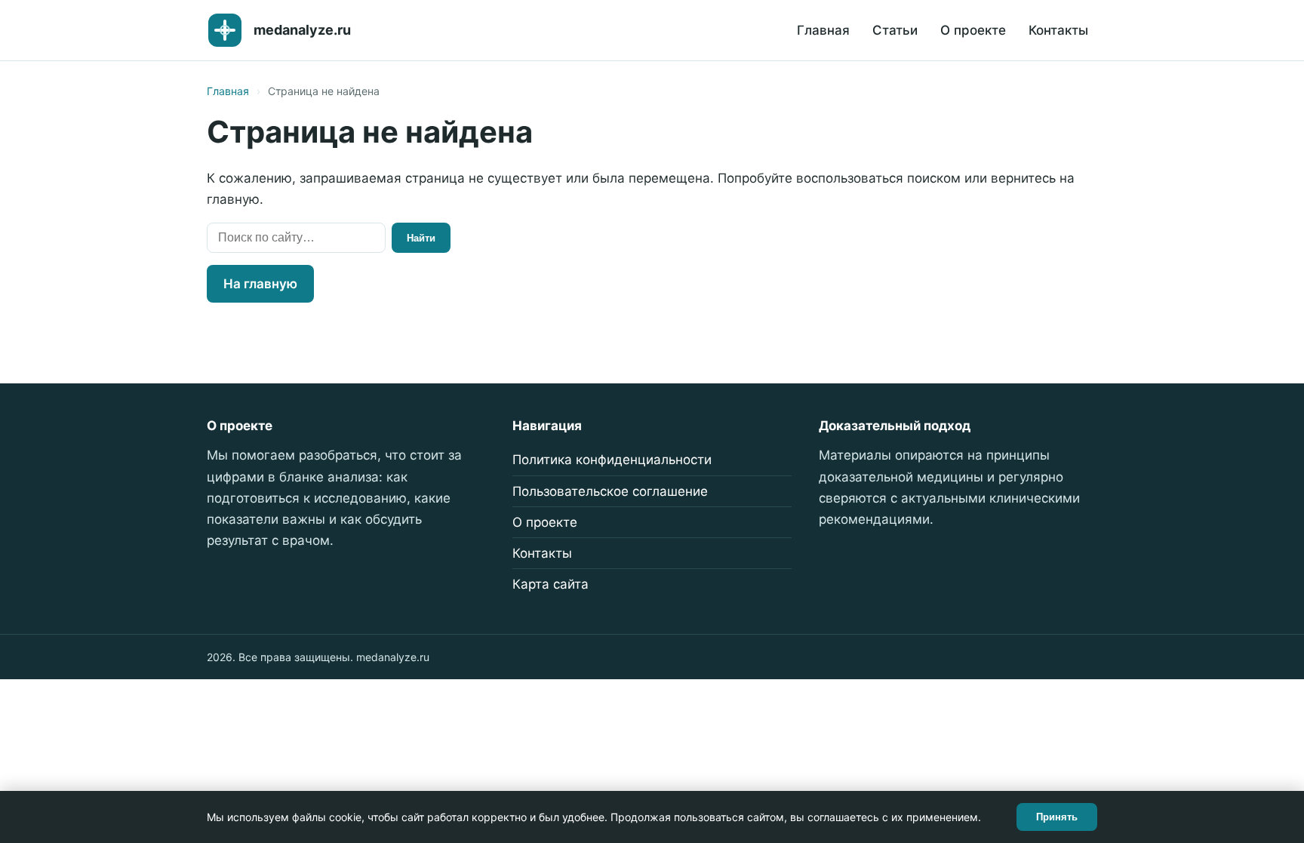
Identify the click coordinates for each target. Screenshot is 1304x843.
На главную (260, 283)
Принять (1057, 817)
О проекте (973, 30)
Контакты (1058, 30)
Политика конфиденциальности (612, 459)
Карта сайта (550, 584)
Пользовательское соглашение (610, 491)
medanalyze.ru (302, 30)
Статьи (895, 30)
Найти (421, 238)
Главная (823, 30)
